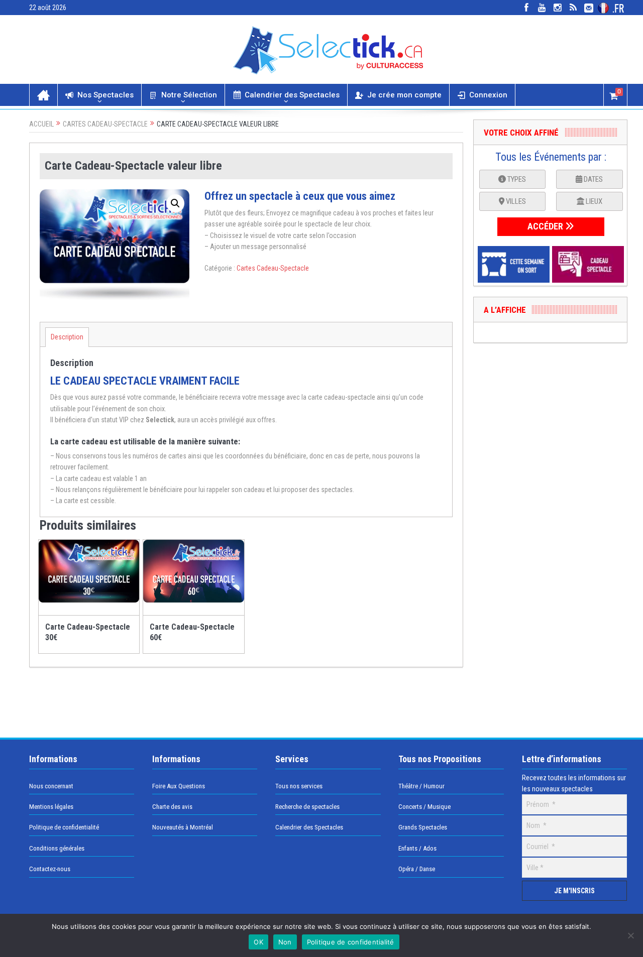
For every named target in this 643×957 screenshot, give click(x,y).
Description (67, 337)
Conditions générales (56, 848)
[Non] (630, 935)
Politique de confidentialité (64, 827)
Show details (96, 611)
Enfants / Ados (417, 848)
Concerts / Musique (424, 806)
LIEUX (593, 201)
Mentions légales (51, 806)
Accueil (41, 124)
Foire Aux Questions (178, 786)
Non (285, 942)
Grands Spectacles (422, 827)
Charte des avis (172, 806)
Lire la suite (95, 542)
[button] (175, 203)
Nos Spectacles (105, 94)
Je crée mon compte (404, 94)
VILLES (515, 201)
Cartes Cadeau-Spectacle (105, 124)
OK (258, 942)
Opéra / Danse (416, 869)
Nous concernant (51, 786)
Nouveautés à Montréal (182, 827)
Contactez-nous (49, 869)
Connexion (488, 94)
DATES (592, 179)
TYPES (516, 179)
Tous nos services (299, 786)
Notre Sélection (189, 94)
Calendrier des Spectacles (292, 94)
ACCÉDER (546, 226)
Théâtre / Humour (421, 786)
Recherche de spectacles (307, 806)
